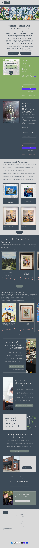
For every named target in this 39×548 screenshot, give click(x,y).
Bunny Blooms (26, 323)
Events (22, 521)
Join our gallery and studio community (24, 405)
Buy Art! (25, 53)
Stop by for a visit (26, 467)
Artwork (23, 134)
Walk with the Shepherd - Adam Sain (28, 226)
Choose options (9, 278)
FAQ (21, 523)
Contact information (20, 545)
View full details (32, 95)
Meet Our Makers (13, 53)
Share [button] (24, 95)
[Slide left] (17, 283)
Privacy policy (23, 544)
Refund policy (18, 544)
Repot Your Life (26, 272)
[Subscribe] (28, 485)
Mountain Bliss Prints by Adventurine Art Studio (8, 273)
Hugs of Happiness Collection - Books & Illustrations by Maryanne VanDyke (8, 324)
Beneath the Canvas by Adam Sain (28, 199)
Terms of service (28, 544)
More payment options (29, 91)
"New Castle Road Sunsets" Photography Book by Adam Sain (10, 200)
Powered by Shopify (12, 544)
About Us (22, 516)
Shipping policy (33, 544)
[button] (2, 2)
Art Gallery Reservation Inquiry (16, 366)
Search (22, 514)
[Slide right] (22, 283)
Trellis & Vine (7, 544)
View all (19, 232)
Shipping (23, 73)
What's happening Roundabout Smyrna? (19, 451)
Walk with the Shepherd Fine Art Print (10, 226)
